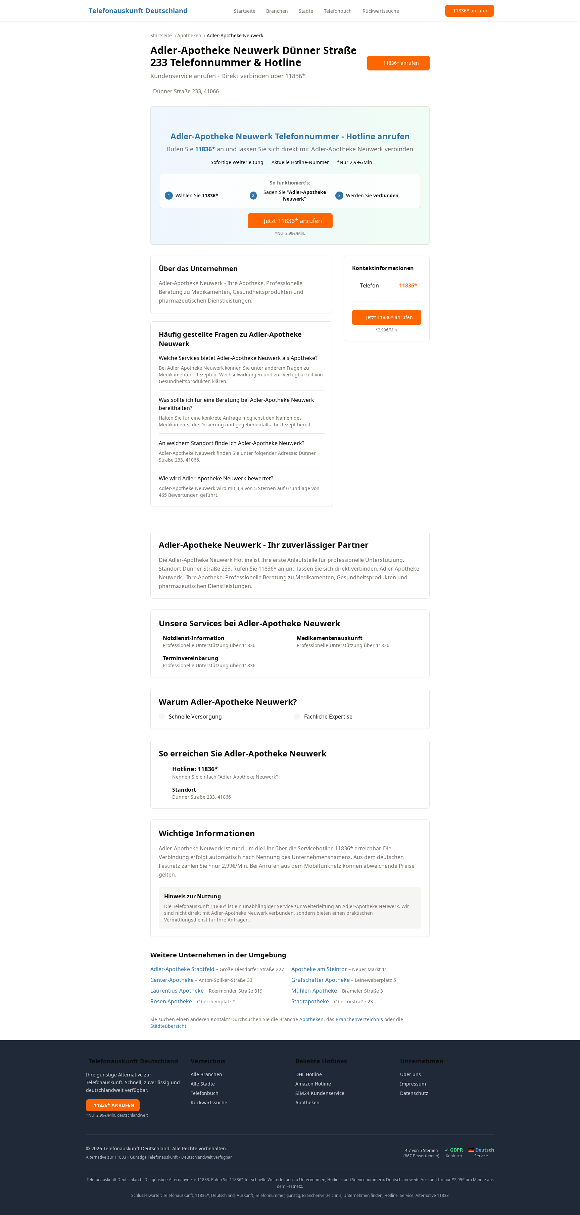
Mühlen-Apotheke (314, 990)
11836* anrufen (401, 63)
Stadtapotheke (310, 1001)
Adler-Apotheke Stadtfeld (182, 969)
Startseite (161, 35)
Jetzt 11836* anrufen (293, 221)
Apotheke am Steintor (319, 969)
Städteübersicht (168, 1026)
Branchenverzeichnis (359, 1019)
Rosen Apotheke (171, 1001)
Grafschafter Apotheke (320, 980)
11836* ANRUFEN (114, 1105)
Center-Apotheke (172, 980)
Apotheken (189, 35)
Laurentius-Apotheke (177, 990)
